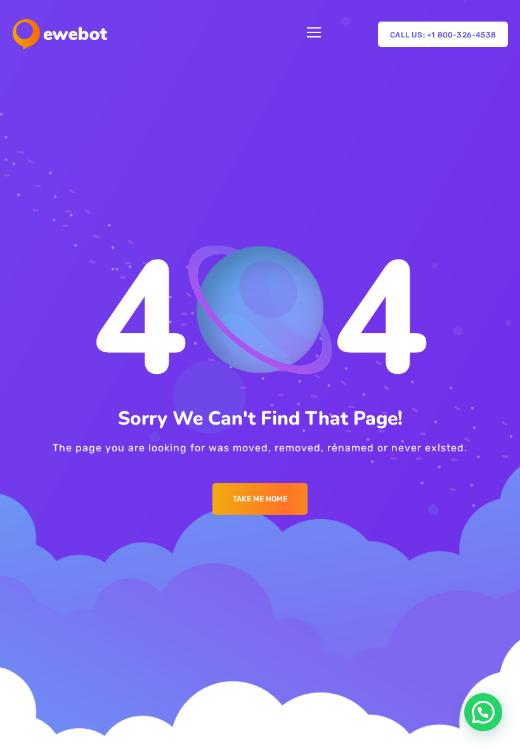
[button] (483, 712)
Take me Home (260, 498)
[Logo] (60, 34)
